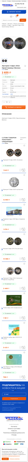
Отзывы (9, 1)
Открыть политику (14, 459)
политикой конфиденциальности (9, 409)
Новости (4, 1)
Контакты (24, 1)
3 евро (9, 25)
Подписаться (14, 398)
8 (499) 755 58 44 (19, 4)
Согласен (5, 458)
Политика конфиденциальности (14, 433)
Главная (4, 23)
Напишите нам (21, 7)
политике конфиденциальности (11, 456)
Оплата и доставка (16, 1)
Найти (23, 20)
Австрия (10, 23)
